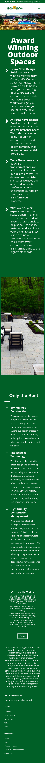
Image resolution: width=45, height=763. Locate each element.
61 (27, 373)
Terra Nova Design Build (22, 70)
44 (38, 371)
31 (14, 371)
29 (10, 371)
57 (19, 373)
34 (19, 371)
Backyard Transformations (14, 750)
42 (34, 371)
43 (36, 371)
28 (8, 371)
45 (40, 371)
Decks (6, 738)
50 (6, 373)
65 (34, 373)
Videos (7, 723)
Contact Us (8, 753)
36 (23, 371)
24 (1, 371)
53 (12, 373)
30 (12, 371)
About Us (7, 711)
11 (19, 368)
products (15, 238)
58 (21, 373)
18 (32, 368)
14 (25, 368)
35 (21, 371)
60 (25, 373)
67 (38, 373)
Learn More (8, 719)
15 (27, 368)
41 (32, 371)
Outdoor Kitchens (10, 746)
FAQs (6, 727)
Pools (6, 742)
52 (10, 373)
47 (1, 373)
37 (25, 371)
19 (34, 368)
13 (23, 368)
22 (40, 368)
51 (8, 373)
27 (6, 371)
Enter (22, 635)
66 (36, 373)
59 (23, 373)
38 (27, 371)
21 (38, 368)
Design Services (10, 715)
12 (21, 368)
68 (40, 373)
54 (14, 373)
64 (32, 373)
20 (36, 368)
